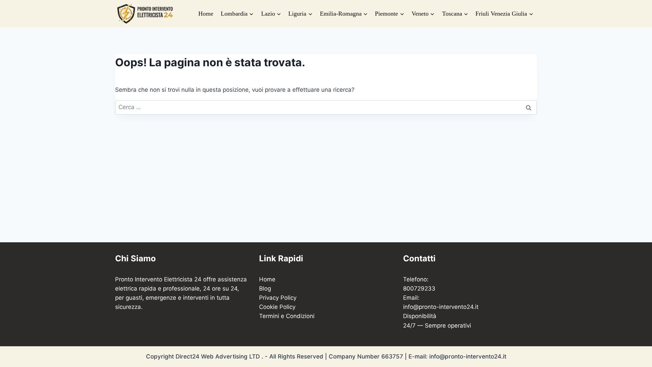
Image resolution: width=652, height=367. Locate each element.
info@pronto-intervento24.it (440, 306)
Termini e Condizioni (286, 316)
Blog (265, 288)
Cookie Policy (277, 306)
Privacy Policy (277, 297)
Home (205, 13)
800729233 (419, 288)
